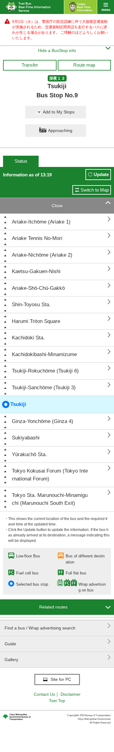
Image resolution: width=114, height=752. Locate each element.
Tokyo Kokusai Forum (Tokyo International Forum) (50, 475)
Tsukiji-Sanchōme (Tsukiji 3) (44, 387)
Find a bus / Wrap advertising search (58, 625)
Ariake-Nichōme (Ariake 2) (42, 255)
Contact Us (44, 694)
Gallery (58, 657)
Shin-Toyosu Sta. (31, 304)
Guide (58, 641)
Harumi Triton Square (36, 321)
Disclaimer (70, 694)
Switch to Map (95, 189)
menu (105, 7)
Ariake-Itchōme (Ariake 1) (41, 222)
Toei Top (57, 700)
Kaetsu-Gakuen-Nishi (36, 271)
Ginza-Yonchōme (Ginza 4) (42, 421)
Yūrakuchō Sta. (29, 454)
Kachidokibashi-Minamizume (44, 354)
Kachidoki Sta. (28, 338)
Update (101, 174)
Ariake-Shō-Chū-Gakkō (38, 288)
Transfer (30, 65)
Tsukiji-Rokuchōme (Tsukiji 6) (45, 371)
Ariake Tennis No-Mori (37, 238)
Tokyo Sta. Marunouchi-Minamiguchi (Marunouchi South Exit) (50, 499)
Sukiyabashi (26, 438)
